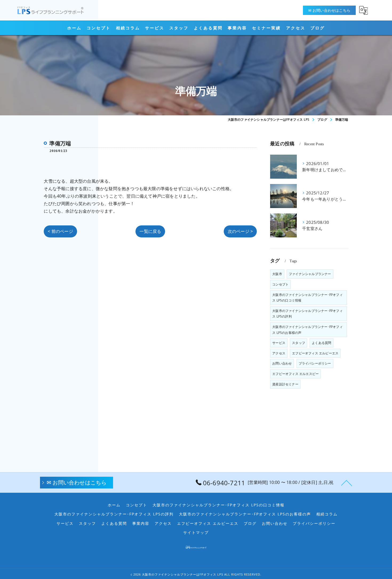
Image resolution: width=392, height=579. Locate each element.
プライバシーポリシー (315, 363)
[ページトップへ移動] (346, 482)
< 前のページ (60, 231)
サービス (278, 343)
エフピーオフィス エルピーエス (315, 353)
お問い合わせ (282, 363)
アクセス (278, 353)
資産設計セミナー (285, 384)
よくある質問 (321, 343)
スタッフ (298, 343)
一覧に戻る (150, 231)
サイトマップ (196, 532)
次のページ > (240, 231)
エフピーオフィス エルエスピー (295, 373)
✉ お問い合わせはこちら (329, 10)
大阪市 (277, 274)
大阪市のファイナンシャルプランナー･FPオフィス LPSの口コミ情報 (307, 297)
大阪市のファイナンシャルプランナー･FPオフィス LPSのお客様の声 (307, 329)
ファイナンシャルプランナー (310, 274)
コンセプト (280, 284)
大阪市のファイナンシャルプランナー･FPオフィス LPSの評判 (307, 313)
